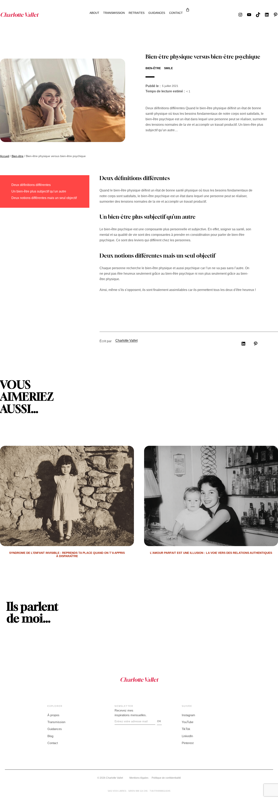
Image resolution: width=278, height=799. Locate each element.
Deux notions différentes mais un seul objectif (44, 198)
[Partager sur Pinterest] (256, 344)
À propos (53, 715)
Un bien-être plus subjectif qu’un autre (38, 191)
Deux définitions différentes (31, 185)
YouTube (187, 722)
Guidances (54, 729)
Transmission (56, 722)
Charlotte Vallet (126, 340)
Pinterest (188, 743)
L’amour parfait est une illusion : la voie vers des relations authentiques (211, 552)
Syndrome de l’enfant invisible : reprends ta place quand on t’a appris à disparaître (67, 554)
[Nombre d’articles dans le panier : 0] (188, 10)
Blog (50, 736)
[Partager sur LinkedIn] (243, 344)
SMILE (168, 68)
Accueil (4, 156)
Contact (52, 743)
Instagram (188, 715)
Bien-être (153, 68)
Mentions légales (138, 777)
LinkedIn (187, 736)
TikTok (186, 729)
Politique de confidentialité (166, 777)
